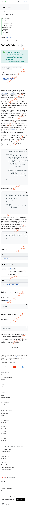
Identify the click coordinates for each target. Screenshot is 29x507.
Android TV (3, 422)
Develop (13, 12)
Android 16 (3, 431)
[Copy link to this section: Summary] (10, 249)
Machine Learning (5, 397)
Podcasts (3, 389)
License (8, 496)
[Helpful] (10, 15)
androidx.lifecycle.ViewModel (13, 61)
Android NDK (4, 458)
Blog (2, 386)
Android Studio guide (6, 449)
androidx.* (19, 57)
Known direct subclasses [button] (9, 79)
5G (2, 407)
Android (3, 375)
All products (4, 490)
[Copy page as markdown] (22, 45)
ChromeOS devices (5, 418)
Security (3, 379)
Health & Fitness (5, 400)
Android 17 (3, 428)
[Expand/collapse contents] (10, 18)
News (2, 384)
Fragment (12, 93)
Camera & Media (5, 402)
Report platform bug (6, 464)
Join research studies (6, 472)
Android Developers (5, 12)
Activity (4, 93)
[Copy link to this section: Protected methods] (19, 315)
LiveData (12, 129)
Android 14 (3, 436)
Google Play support (6, 469)
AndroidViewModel (7, 79)
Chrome (3, 483)
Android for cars (5, 420)
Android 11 (3, 443)
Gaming (3, 395)
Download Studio (5, 456)
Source (3, 382)
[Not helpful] (13, 15)
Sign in (25, 1)
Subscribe (20, 499)
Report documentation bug (7, 467)
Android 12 (3, 440)
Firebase (3, 486)
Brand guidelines (15, 496)
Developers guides (5, 451)
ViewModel (5, 258)
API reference (6, 7)
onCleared (11, 269)
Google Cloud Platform (6, 488)
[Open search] (18, 2)
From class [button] (11, 284)
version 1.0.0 (8, 37)
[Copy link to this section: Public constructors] (19, 292)
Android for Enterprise (6, 377)
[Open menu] (2, 2)
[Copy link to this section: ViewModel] (10, 297)
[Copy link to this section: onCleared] (9, 320)
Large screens (4, 413)
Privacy (3, 404)
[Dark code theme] (27, 150)
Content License (16, 356)
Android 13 (3, 438)
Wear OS (3, 415)
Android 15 (3, 433)
